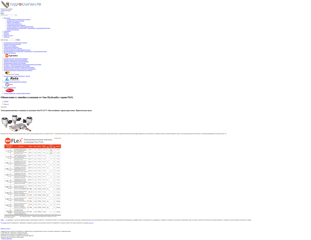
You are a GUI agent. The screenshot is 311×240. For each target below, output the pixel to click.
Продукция (7, 18)
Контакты (6, 37)
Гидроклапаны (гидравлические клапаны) (18, 19)
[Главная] (21, 7)
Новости (6, 32)
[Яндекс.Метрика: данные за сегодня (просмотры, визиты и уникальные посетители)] (6, 238)
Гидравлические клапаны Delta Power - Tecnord (17, 76)
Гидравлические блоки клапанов (16, 25)
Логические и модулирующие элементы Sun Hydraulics (19, 67)
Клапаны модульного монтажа (15, 21)
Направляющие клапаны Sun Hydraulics (15, 63)
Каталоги (6, 34)
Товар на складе (8, 35)
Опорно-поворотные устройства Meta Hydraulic (20, 26)
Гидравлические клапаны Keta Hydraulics (15, 82)
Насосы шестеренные (13, 29)
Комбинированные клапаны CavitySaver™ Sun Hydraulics (20, 69)
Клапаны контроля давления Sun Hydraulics (16, 58)
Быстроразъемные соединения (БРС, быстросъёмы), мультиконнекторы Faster (28, 28)
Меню (2, 13)
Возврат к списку (5, 228)
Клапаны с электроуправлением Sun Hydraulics (17, 66)
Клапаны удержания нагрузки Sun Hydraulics (16, 61)
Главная (6, 101)
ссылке (4, 223)
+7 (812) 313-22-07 (6, 10)
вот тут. (91, 223)
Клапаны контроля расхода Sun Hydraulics (15, 60)
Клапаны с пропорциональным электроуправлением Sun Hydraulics (22, 64)
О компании (7, 31)
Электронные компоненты (14, 23)
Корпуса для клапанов (13, 22)
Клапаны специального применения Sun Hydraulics (18, 70)
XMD (2, 220)
